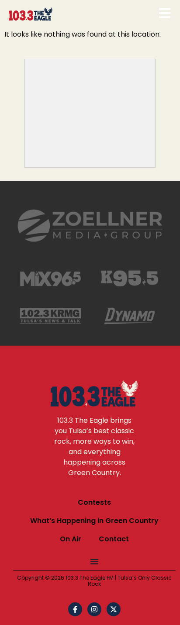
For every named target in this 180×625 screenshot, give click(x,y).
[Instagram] (94, 609)
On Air (70, 539)
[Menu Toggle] (94, 561)
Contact (114, 539)
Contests (94, 502)
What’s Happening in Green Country (94, 521)
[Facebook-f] (75, 609)
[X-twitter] (114, 609)
